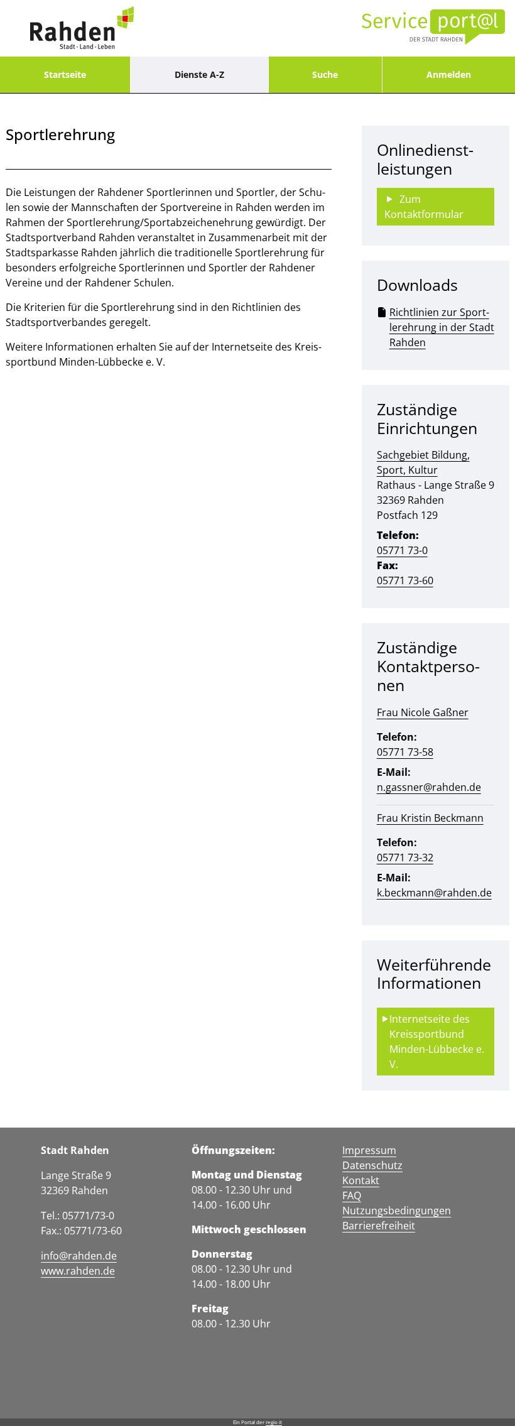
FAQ (351, 1195)
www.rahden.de (78, 1271)
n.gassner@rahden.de (429, 787)
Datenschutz (372, 1165)
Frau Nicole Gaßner (423, 712)
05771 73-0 (402, 550)
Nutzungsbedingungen (396, 1210)
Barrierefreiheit (378, 1226)
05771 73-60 (405, 580)
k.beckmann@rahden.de (434, 893)
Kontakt (360, 1180)
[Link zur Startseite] (81, 28)
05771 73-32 (405, 857)
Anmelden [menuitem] (448, 74)
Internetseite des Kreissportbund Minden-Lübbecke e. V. (438, 1041)
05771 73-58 (405, 752)
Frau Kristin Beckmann (430, 818)
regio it (274, 1421)
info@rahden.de (79, 1256)
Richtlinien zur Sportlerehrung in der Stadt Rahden (441, 327)
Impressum (369, 1150)
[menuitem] (65, 75)
